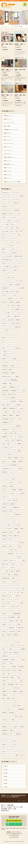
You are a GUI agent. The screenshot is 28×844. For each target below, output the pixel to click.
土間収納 (22, 726)
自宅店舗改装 (5, 659)
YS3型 (11, 227)
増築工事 (19, 305)
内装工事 (4, 369)
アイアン (22, 652)
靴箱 (3, 698)
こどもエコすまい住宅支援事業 (9, 465)
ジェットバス (5, 401)
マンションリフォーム (9, 122)
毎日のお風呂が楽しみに (8, 259)
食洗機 (3, 624)
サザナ (17, 553)
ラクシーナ (4, 638)
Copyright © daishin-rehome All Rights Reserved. (14, 841)
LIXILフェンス (14, 224)
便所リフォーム (21, 412)
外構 (22, 592)
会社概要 (5, 808)
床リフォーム (5, 341)
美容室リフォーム (15, 659)
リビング (4, 518)
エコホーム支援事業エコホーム (17, 309)
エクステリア (5, 585)
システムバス (5, 737)
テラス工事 (10, 493)
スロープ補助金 (17, 450)
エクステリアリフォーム (8, 589)
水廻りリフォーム (16, 578)
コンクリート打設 (6, 500)
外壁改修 (16, 635)
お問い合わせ (6, 810)
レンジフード (15, 603)
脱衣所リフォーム (6, 507)
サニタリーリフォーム (7, 327)
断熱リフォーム (5, 249)
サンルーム (4, 755)
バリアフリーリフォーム (8, 426)
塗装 (22, 458)
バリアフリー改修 (6, 454)
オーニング (10, 723)
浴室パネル (15, 698)
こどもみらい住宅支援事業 (8, 617)
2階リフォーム (11, 673)
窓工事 (10, 511)
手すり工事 (4, 362)
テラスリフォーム (15, 330)
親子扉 (10, 213)
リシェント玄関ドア (6, 316)
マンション (18, 486)
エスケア (19, 397)
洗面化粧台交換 (5, 578)
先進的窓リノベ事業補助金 (8, 387)
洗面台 (9, 574)
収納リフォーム (7, 119)
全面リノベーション (6, 348)
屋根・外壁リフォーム (9, 164)
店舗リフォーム (7, 133)
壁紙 (20, 546)
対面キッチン (21, 557)
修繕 (11, 532)
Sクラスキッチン (18, 192)
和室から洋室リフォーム (9, 157)
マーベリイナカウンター (8, 281)
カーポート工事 (5, 525)
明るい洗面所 (5, 291)
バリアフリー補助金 (6, 458)
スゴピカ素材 (14, 266)
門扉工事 (4, 539)
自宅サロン (4, 663)
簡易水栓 (18, 415)
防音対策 (4, 206)
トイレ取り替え (5, 440)
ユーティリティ (19, 730)
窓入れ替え (4, 302)
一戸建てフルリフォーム (8, 351)
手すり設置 (4, 447)
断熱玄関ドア (18, 210)
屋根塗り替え (12, 627)
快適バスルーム (17, 270)
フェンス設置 (5, 571)
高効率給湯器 (5, 390)
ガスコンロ (9, 599)
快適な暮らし (15, 252)
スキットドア (15, 273)
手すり (11, 734)
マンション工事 (17, 482)
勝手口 (12, 645)
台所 (3, 603)
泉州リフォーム (5, 263)
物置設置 (4, 535)
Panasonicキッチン (6, 192)
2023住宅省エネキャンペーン (9, 468)
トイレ (11, 755)
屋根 (16, 716)
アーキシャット (5, 542)
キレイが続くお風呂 (6, 256)
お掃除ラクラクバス (6, 270)
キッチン (23, 751)
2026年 (5, 766)
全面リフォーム (15, 479)
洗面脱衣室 (10, 553)
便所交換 (4, 415)
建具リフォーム (10, 404)
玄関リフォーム (7, 178)
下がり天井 (4, 560)
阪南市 (11, 620)
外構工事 (4, 596)
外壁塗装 (16, 458)
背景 (11, 550)
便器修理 (4, 436)
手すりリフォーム (14, 447)
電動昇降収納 (21, 709)
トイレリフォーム (8, 150)
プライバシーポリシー (22, 800)
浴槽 (11, 433)
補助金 (18, 617)
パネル (14, 702)
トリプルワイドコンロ (7, 642)
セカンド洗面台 (13, 726)
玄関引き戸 (18, 596)
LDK (23, 645)
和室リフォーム (5, 666)
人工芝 (18, 312)
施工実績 (11, 805)
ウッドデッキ (15, 751)
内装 (3, 670)
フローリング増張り (16, 235)
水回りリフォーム (8, 140)
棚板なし (13, 677)
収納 (14, 705)
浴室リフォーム (7, 146)
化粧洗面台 (13, 401)
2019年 (5, 787)
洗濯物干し (13, 373)
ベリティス (12, 638)
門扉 (10, 535)
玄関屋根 (4, 691)
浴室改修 (21, 401)
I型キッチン (13, 419)
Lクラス (14, 709)
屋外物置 (18, 571)
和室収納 (18, 320)
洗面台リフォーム (6, 744)
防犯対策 (4, 213)
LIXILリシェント (16, 217)
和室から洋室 (5, 677)
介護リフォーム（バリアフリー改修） (12, 181)
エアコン (4, 627)
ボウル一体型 (19, 281)
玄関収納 (4, 695)
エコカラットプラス (6, 203)
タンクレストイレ (6, 741)
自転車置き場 (5, 373)
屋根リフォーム (7, 171)
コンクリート (16, 496)
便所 (3, 599)
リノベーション (5, 475)
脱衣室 (19, 624)
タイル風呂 (4, 433)
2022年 (5, 780)
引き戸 (18, 645)
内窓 (21, 231)
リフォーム (4, 620)
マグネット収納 (5, 277)
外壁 (21, 716)
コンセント (22, 695)
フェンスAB (5, 227)
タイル (19, 429)
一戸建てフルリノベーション (9, 355)
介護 (3, 443)
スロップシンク (11, 624)
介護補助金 (19, 443)
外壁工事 (20, 468)
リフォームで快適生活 (7, 298)
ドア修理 (4, 652)
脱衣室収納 (4, 734)
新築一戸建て (7, 126)
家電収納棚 (4, 422)
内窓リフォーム (13, 245)
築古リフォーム (5, 252)
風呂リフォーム (18, 433)
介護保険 (4, 408)
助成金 (3, 394)
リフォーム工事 (5, 305)
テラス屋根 (11, 719)
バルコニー (4, 309)
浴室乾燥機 (10, 684)
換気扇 (21, 603)
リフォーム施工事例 (19, 288)
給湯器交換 (13, 390)
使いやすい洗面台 (15, 291)
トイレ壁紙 (4, 412)
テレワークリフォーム (7, 514)
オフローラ (4, 610)
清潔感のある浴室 (18, 256)
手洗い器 (4, 719)
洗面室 (19, 670)
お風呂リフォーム (6, 613)
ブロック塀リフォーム (18, 220)
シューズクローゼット (13, 680)
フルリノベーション (16, 475)
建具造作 (19, 404)
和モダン (11, 596)
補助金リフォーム (13, 369)
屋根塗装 (21, 489)
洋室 (21, 684)
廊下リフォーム (5, 235)
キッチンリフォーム (8, 143)
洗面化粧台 (15, 574)
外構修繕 (16, 528)
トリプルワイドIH (14, 199)
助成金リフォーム (15, 366)
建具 (3, 404)
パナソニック (5, 645)
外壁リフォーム (7, 167)
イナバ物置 (17, 532)
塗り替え (4, 631)
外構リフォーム (7, 174)
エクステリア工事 (20, 589)
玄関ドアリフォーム (13, 649)
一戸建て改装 (17, 348)
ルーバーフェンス (21, 719)
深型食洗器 (11, 712)
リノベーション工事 (6, 482)
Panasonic (17, 642)
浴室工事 (4, 511)
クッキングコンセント (7, 716)
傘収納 (8, 698)
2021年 (5, 783)
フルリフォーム (5, 479)
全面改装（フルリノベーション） (11, 129)
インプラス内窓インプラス (8, 312)
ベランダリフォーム (6, 334)
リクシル (4, 557)
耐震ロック (20, 705)
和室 (17, 684)
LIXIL (22, 553)
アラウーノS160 (18, 298)
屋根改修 (15, 691)
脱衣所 (8, 670)
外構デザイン (19, 227)
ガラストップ (18, 599)
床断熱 (11, 302)
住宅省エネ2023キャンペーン (14, 394)
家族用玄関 (4, 730)
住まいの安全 (5, 231)
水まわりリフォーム (6, 295)
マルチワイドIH (5, 196)
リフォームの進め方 (7, 806)
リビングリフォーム (6, 521)
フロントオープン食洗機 (17, 196)
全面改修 (11, 486)
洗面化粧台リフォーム (7, 288)
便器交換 (11, 415)
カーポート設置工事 (20, 493)
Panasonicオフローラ (7, 210)
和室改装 (14, 666)
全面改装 (4, 486)
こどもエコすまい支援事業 (8, 397)
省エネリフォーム (16, 249)
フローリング (9, 688)
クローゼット (20, 673)
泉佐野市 (16, 652)
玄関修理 (23, 649)
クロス (15, 334)
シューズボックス (13, 695)
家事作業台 (4, 726)
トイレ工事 (12, 429)
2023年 (5, 776)
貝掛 (17, 620)
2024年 (5, 773)
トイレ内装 (20, 408)
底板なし (20, 677)
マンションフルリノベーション (9, 344)
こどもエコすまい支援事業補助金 (10, 380)
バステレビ (4, 199)
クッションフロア (15, 656)
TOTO (3, 574)
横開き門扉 (4, 532)
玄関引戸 (4, 546)
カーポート (4, 592)
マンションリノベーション (15, 472)
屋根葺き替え (5, 366)
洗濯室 (14, 670)
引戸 (11, 422)
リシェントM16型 (6, 220)
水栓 (8, 603)
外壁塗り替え (21, 627)
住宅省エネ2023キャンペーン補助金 (10, 376)
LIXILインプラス (19, 242)
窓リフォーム (7, 136)
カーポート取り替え (6, 528)
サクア (3, 553)
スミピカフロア (5, 273)
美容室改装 (21, 666)
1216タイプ (17, 550)
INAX (13, 277)
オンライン (4, 550)
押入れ (3, 320)
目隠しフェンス (14, 567)
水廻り (21, 620)
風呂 (22, 680)
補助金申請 (17, 514)
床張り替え (17, 688)
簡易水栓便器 (5, 419)
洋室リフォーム (15, 564)
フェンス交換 (5, 224)
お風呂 (3, 684)
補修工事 (21, 461)
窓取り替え (15, 500)
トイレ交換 (12, 412)
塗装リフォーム (5, 461)
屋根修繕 (14, 489)
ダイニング (16, 521)
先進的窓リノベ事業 (6, 383)
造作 (20, 419)
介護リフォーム (10, 443)
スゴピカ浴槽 (5, 266)
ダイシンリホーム (20, 259)
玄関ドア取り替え (16, 323)
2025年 (5, 769)
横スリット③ (14, 231)
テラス (3, 493)
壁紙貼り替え (18, 327)
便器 (13, 440)
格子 (18, 606)
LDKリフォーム (7, 153)
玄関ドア (4, 649)
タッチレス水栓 (5, 709)
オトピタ (11, 206)
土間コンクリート (6, 496)
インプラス (4, 245)
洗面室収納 (18, 734)
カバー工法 (17, 213)
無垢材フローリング (18, 203)
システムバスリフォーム (15, 610)
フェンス (18, 723)
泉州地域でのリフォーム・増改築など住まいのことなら (10, 0)
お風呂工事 (4, 504)
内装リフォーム (7, 160)
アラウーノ (11, 436)
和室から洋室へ (5, 564)
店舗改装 (18, 302)
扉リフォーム (5, 748)
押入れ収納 (10, 320)
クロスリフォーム (16, 337)
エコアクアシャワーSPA (7, 242)
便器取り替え (20, 440)
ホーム (11, 26)
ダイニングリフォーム (14, 518)
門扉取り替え (17, 535)
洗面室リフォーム (17, 358)
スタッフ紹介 (13, 808)
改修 (3, 635)
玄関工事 (22, 542)
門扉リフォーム (12, 539)
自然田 (3, 680)
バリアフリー (16, 454)
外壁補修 (14, 461)
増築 (13, 305)
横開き (22, 528)
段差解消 (18, 426)
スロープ (23, 447)
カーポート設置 (15, 525)
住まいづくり (17, 295)
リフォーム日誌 (18, 806)
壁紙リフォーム (5, 337)
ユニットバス (12, 557)
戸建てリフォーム (6, 217)
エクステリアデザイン (16, 585)
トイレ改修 (22, 560)
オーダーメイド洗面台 (7, 284)
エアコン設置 (22, 390)
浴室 (22, 755)
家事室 (11, 730)
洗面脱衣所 (12, 504)
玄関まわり (21, 691)
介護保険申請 (12, 408)
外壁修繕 (4, 472)
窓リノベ (19, 387)
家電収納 (4, 712)
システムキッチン (6, 705)
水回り (3, 673)
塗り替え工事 (12, 631)
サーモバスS (13, 238)
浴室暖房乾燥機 (16, 613)
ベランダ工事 (5, 330)
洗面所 (17, 755)
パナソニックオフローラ (17, 263)
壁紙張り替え (5, 656)
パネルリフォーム (6, 702)
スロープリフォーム (6, 450)
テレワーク (17, 511)
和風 (13, 606)
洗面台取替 (4, 429)
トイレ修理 (19, 436)
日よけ (3, 723)
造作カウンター (13, 560)
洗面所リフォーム (8, 115)
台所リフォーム (5, 751)
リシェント (14, 542)
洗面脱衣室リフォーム (18, 507)
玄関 (10, 652)
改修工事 (9, 635)
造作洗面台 (17, 284)
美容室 (23, 659)
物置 (12, 571)
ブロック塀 (16, 592)
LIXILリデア (4, 238)
